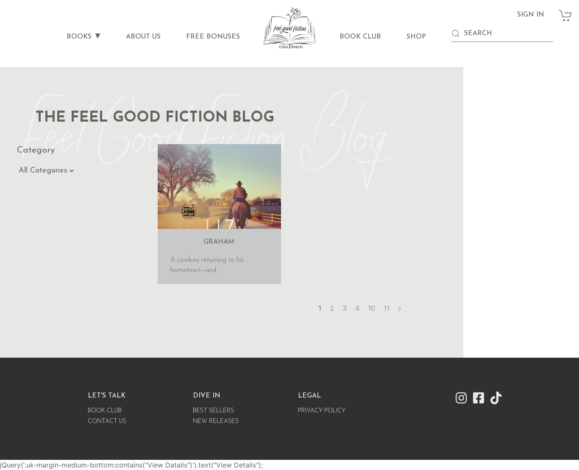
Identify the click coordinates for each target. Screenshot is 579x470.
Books (79, 36)
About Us (143, 36)
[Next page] (399, 308)
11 (387, 308)
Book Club (360, 36)
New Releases (216, 421)
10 (371, 308)
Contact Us (107, 421)
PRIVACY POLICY (321, 411)
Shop (416, 36)
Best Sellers (213, 411)
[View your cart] (566, 11)
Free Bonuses (213, 36)
